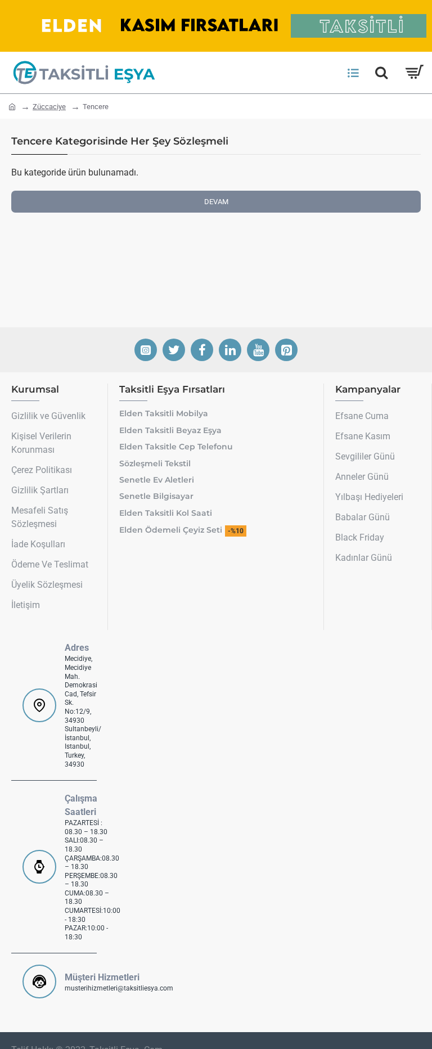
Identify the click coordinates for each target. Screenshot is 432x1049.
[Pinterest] (286, 350)
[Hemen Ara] (381, 72)
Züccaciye (49, 106)
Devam (216, 201)
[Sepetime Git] (413, 72)
